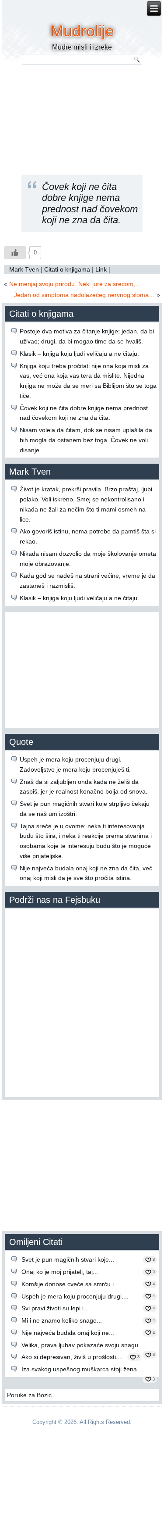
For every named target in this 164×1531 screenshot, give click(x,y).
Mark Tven (24, 269)
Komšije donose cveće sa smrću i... (70, 1284)
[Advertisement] (82, 113)
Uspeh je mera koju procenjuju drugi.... (75, 1296)
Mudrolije (82, 31)
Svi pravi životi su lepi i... (55, 1308)
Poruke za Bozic (29, 1395)
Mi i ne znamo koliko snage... (61, 1320)
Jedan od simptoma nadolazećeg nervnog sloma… (84, 294)
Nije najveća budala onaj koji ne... (67, 1332)
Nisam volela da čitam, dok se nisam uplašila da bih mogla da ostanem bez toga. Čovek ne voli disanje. (86, 440)
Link (101, 269)
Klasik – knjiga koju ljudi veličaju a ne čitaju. (79, 353)
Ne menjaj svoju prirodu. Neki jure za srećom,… (75, 283)
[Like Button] (15, 252)
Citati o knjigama (67, 269)
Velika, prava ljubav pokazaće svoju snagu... (82, 1345)
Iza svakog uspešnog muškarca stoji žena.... (82, 1369)
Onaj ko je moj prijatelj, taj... (59, 1271)
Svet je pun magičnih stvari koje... (67, 1259)
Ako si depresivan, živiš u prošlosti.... (72, 1356)
